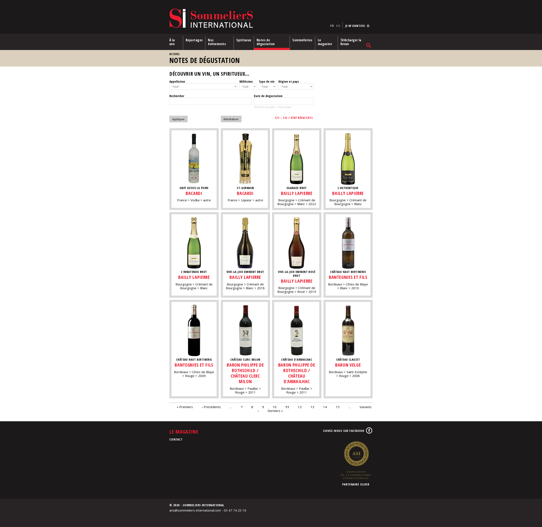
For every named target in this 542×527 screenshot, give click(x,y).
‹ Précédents (211, 407)
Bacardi (194, 193)
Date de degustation (268, 96)
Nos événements (217, 42)
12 (300, 407)
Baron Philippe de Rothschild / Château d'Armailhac (296, 373)
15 (338, 407)
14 (325, 407)
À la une (172, 42)
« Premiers (185, 407)
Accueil (174, 54)
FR (332, 26)
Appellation (177, 81)
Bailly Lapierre (296, 193)
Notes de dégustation (266, 42)
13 (312, 407)
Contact (176, 439)
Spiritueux (243, 40)
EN (338, 26)
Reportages (194, 40)
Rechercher (176, 96)
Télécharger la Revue (350, 42)
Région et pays (288, 81)
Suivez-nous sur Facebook (343, 430)
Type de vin (266, 81)
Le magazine (325, 42)
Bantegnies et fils (348, 277)
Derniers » (275, 411)
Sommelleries (302, 40)
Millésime (246, 81)
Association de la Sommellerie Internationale (356, 460)
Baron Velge (348, 365)
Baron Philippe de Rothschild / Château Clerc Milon (245, 373)
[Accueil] (248, 18)
